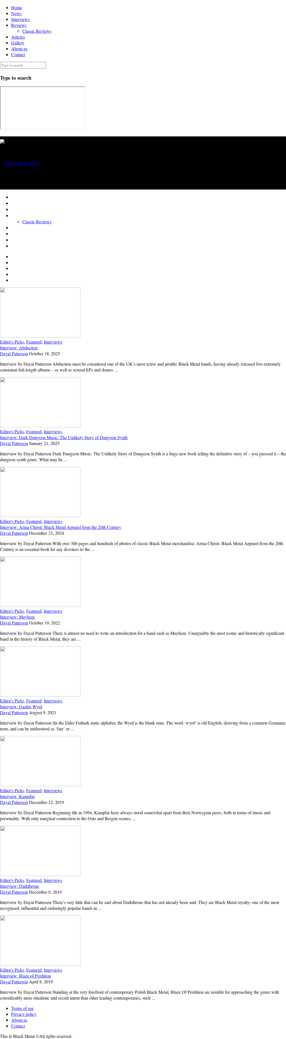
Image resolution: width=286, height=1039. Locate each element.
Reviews (19, 25)
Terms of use (22, 1008)
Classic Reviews (36, 31)
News (16, 13)
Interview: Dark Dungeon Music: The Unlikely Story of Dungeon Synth (64, 437)
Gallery (17, 43)
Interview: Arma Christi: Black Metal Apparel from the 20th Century (60, 527)
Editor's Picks (12, 342)
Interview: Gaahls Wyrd (21, 706)
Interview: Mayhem (17, 617)
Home (16, 7)
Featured (34, 342)
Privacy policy (24, 1014)
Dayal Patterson (14, 353)
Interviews (20, 19)
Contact (18, 54)
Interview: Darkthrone (19, 886)
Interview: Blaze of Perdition (25, 976)
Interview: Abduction (19, 348)
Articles (18, 37)
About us (19, 48)
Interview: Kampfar (17, 796)
